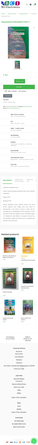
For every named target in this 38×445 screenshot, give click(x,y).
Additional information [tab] (19, 180)
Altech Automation (19, 427)
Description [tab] (7, 180)
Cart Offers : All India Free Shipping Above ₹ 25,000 (19, 366)
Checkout (19, 363)
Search (27, 4)
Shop (19, 406)
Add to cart (19, 81)
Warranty (19, 360)
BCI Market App (19, 421)
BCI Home (19, 351)
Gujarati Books (23, 14)
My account (19, 354)
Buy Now (19, 87)
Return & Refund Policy (19, 384)
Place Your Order (19, 387)
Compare (23, 91)
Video (19, 390)
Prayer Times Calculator (19, 397)
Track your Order (19, 369)
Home (3, 14)
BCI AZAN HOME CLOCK (19, 424)
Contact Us (19, 381)
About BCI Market (19, 379)
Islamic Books (12, 14)
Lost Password (19, 357)
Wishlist (19, 409)
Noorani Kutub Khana (13, 108)
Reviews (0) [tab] (30, 180)
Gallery (19, 393)
